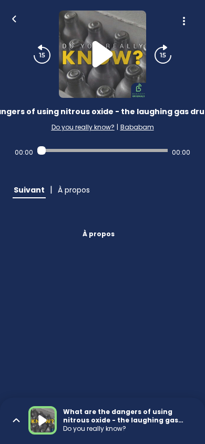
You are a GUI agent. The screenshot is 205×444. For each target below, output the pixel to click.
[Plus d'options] (183, 21)
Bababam (137, 127)
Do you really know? (83, 127)
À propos (99, 233)
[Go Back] (14, 17)
